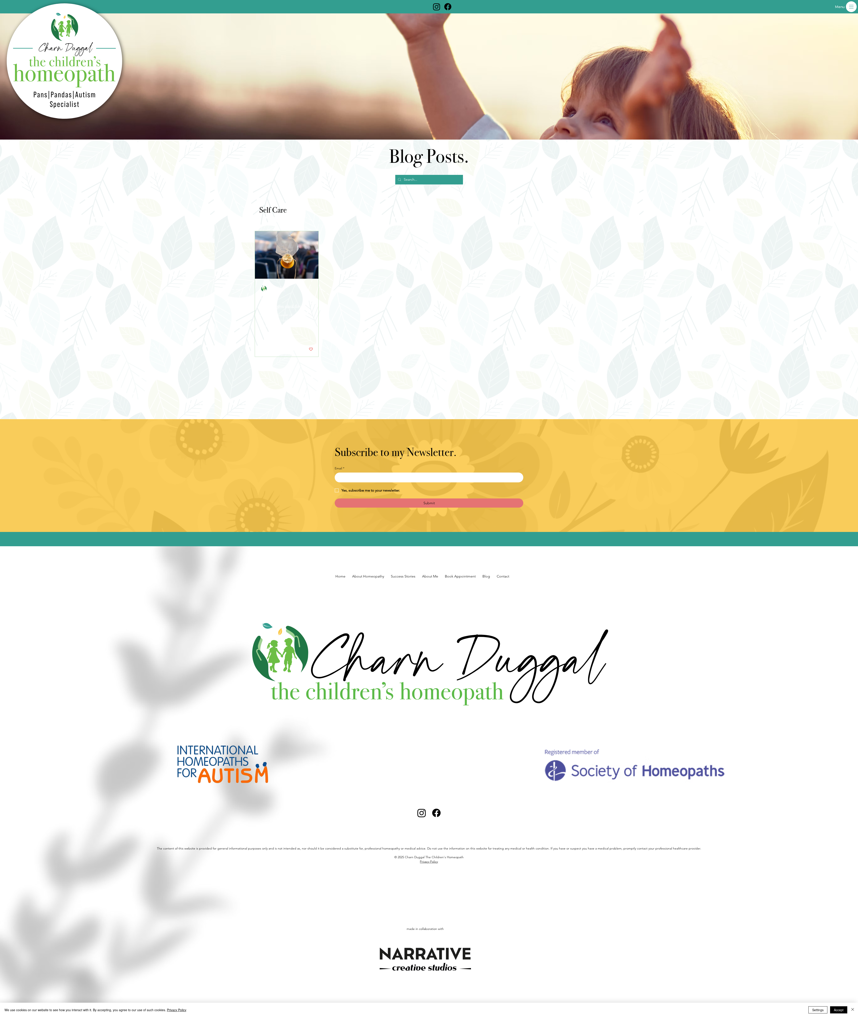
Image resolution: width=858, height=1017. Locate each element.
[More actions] (312, 288)
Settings (818, 1010)
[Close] (852, 1009)
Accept (838, 1010)
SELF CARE (268, 298)
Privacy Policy (429, 862)
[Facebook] (447, 6)
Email (339, 468)
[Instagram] (436, 6)
